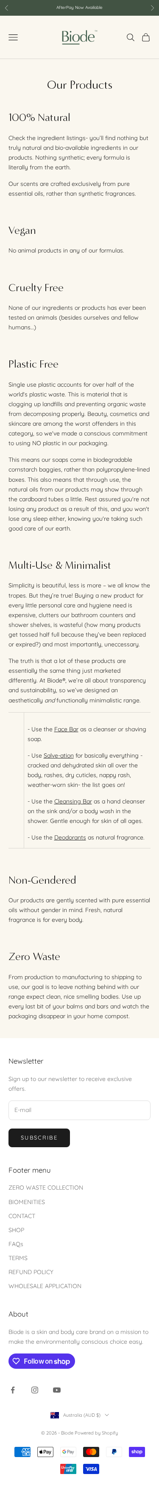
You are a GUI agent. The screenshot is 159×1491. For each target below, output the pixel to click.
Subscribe (39, 1137)
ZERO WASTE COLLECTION (45, 1187)
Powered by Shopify (96, 1433)
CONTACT (21, 1216)
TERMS (18, 1258)
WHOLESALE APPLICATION (44, 1286)
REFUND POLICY (30, 1272)
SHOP (16, 1230)
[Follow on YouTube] (57, 1390)
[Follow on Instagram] (35, 1390)
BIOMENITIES (26, 1202)
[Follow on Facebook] (12, 1390)
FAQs (15, 1244)
